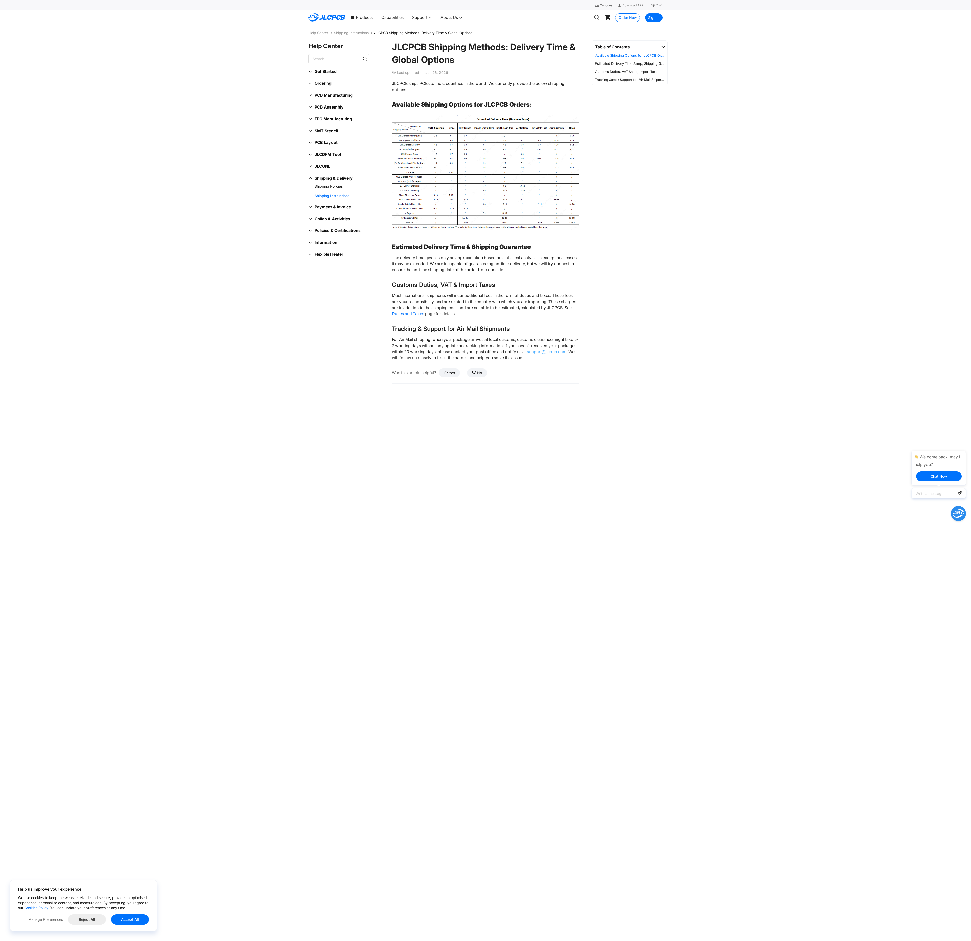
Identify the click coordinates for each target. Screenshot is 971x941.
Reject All (87, 919)
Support (420, 17)
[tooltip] (938, 468)
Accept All (130, 919)
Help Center (318, 33)
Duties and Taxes (408, 313)
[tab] (629, 47)
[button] (629, 47)
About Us (449, 17)
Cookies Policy (36, 908)
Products (364, 17)
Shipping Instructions (351, 33)
